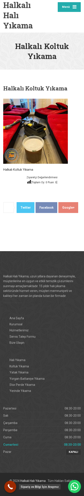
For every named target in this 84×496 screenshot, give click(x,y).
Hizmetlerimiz (19, 330)
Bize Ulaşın (16, 342)
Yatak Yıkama (18, 372)
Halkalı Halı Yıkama (33, 481)
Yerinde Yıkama (20, 391)
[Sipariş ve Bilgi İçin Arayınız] (10, 487)
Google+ (68, 207)
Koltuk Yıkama (19, 366)
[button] (74, 486)
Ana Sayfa (16, 318)
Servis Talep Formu (22, 336)
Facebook (46, 207)
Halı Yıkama (17, 360)
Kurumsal (15, 324)
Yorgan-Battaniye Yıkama (27, 378)
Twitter (25, 207)
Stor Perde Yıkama (22, 384)
